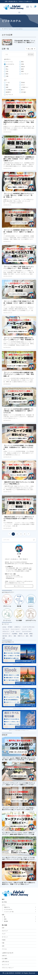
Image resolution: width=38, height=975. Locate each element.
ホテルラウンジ (6, 633)
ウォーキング (6, 629)
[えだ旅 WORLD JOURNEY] (14, 7)
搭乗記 (31, 633)
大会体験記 (14, 633)
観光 (27, 635)
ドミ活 (12, 631)
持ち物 (25, 633)
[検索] (34, 539)
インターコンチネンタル (28, 626)
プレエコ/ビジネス (26, 631)
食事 (4, 638)
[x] (19, 556)
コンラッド (24, 629)
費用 (31, 635)
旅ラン (10, 635)
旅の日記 (5, 635)
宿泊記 (20, 633)
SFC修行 (10, 626)
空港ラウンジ (21, 635)
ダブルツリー (6, 631)
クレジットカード (15, 629)
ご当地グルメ (17, 626)
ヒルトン (18, 631)
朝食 (15, 635)
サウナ (30, 629)
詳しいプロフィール (19, 586)
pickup (4, 626)
